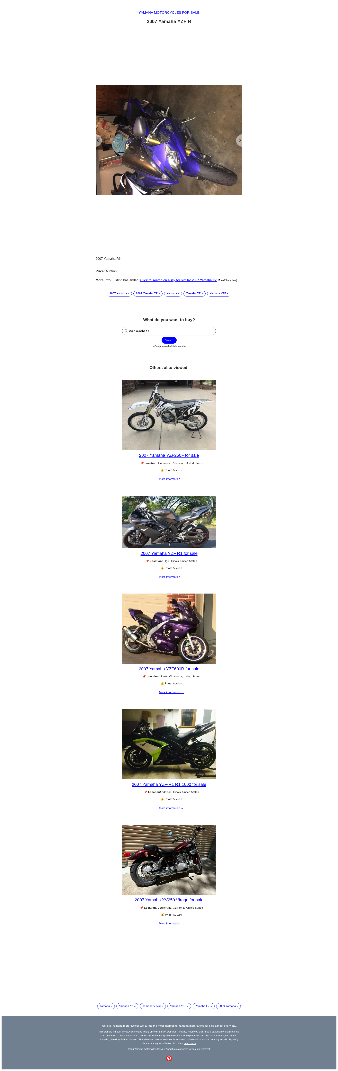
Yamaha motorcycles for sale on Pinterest (188, 1049)
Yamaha (172, 293)
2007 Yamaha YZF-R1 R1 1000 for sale (169, 784)
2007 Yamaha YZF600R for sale (169, 668)
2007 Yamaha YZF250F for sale (169, 455)
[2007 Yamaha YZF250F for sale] (169, 449)
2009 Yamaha (227, 1005)
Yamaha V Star (151, 1005)
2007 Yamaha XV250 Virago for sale (169, 899)
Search (169, 340)
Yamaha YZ (193, 293)
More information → (171, 478)
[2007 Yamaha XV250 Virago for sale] (169, 894)
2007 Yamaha (118, 293)
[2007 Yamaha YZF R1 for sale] (169, 547)
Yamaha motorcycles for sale (169, 12)
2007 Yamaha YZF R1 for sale (169, 553)
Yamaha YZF (218, 293)
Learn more (190, 1043)
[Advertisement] (169, 55)
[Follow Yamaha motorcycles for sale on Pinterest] (169, 1060)
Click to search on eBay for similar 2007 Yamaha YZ (178, 280)
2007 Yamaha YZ (147, 293)
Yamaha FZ (202, 1005)
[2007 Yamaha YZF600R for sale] (169, 662)
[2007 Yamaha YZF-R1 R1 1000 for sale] (169, 778)
